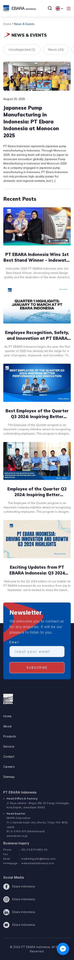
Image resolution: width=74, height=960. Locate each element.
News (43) (56, 49)
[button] (59, 8)
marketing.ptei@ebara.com (38, 858)
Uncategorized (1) (21, 49)
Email (14, 642)
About (7, 726)
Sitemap (9, 776)
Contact (8, 756)
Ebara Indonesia (23, 886)
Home (7, 24)
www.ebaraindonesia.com (37, 863)
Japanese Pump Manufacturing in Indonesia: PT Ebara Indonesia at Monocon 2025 (31, 121)
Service (8, 746)
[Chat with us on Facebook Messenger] (63, 949)
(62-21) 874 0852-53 (34, 849)
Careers (9, 766)
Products (9, 736)
